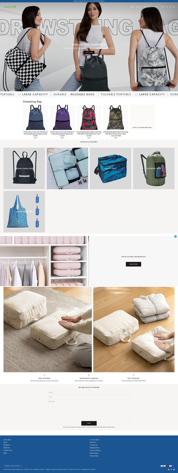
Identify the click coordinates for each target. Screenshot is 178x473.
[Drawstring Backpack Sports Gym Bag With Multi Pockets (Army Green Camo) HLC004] (115, 117)
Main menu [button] (7, 440)
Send (89, 423)
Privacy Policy (96, 427)
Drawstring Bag (32, 101)
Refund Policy (94, 453)
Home (5, 442)
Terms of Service (106, 427)
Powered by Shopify (88, 469)
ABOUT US (6, 448)
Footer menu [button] (94, 440)
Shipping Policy (94, 448)
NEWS (5, 453)
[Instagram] (171, 469)
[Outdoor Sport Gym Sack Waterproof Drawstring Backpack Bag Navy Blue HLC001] (35, 117)
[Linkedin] (174, 469)
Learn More (133, 264)
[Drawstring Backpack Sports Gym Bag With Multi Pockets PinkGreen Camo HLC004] (89, 117)
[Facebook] (168, 469)
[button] (139, 6)
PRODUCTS (6, 445)
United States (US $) (12, 466)
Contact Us (93, 445)
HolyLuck (8, 469)
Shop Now (89, 52)
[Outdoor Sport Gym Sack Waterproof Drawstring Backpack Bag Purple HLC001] (62, 117)
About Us (93, 442)
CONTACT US (7, 450)
